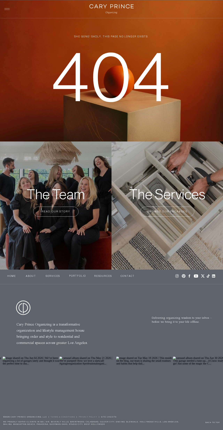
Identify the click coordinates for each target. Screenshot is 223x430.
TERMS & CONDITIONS (63, 417)
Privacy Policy (88, 417)
